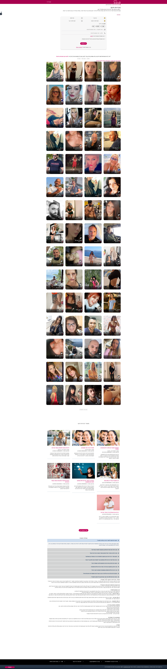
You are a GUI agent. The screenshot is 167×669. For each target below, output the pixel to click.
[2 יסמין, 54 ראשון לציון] (93, 371)
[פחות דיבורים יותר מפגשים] (83, 438)
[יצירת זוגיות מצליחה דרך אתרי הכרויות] (108, 502)
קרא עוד (118, 14)
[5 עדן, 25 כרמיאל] (74, 256)
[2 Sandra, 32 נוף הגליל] (93, 302)
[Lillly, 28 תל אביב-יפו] (74, 394)
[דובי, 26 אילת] (93, 210)
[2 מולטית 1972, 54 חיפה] (54, 348)
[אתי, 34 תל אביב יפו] (54, 325)
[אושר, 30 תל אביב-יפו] (54, 279)
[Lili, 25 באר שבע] (112, 325)
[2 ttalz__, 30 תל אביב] (54, 233)
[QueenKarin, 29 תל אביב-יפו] (112, 348)
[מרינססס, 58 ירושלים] (112, 140)
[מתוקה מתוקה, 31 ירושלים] (112, 94)
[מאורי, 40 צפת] (54, 210)
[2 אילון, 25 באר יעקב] (93, 394)
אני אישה (72, 18)
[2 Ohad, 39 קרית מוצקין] (74, 348)
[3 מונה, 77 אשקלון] (54, 94)
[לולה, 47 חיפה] (54, 394)
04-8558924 (108, 661)
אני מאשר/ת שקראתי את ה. (97, 36)
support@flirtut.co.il (94, 661)
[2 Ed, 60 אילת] (93, 140)
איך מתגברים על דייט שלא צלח (111, 480)
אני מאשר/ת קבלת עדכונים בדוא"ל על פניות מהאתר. (93, 39)
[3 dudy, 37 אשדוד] (93, 348)
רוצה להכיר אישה (95, 20)
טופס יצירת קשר (76, 661)
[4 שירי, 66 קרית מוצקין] (74, 117)
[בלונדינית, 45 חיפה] (112, 279)
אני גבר (95, 18)
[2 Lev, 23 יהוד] (74, 371)
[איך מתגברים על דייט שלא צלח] (108, 471)
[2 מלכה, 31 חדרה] (74, 94)
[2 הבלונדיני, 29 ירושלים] (112, 233)
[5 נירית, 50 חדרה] (112, 210)
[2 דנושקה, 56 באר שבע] (112, 163)
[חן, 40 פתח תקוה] (54, 140)
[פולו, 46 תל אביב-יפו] (93, 233)
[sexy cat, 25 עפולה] (74, 302)
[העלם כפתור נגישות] (1, 12)
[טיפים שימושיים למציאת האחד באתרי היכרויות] (58, 471)
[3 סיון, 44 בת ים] (74, 279)
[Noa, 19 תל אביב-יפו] (74, 210)
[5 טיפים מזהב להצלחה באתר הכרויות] (58, 438)
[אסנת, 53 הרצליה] (93, 256)
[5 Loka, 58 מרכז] (112, 71)
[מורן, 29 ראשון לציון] (54, 302)
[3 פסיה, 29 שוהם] (54, 371)
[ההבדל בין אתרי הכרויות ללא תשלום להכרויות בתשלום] (83, 471)
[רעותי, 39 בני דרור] (112, 394)
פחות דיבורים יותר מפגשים (87, 447)
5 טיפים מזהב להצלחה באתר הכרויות (60, 447)
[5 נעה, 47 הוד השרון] (74, 71)
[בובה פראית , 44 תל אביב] (93, 163)
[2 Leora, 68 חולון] (112, 117)
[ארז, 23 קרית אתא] (74, 187)
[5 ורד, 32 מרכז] (54, 117)
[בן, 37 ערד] (54, 163)
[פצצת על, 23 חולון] (93, 279)
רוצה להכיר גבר (72, 20)
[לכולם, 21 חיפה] (93, 71)
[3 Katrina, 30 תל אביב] (112, 371)
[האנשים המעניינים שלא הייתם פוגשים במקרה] (108, 438)
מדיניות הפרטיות (126, 666)
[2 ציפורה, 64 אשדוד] (74, 325)
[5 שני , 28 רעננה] (93, 94)
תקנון (91, 36)
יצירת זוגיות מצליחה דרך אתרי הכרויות (110, 512)
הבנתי (9, 667)
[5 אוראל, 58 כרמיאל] (54, 71)
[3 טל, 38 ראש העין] (54, 256)
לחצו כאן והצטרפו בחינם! (62, 56)
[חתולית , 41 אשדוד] (112, 302)
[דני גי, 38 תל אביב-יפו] (54, 187)
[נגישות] (1, 14)
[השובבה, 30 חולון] (93, 117)
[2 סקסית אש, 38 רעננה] (74, 233)
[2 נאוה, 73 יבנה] (112, 256)
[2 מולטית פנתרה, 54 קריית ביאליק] (74, 140)
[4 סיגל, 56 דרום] (112, 187)
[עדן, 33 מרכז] (74, 163)
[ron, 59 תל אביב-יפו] (93, 325)
